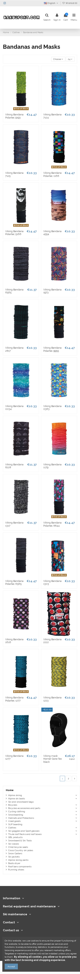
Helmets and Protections (21, 818)
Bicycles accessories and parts (24, 808)
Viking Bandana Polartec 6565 (14, 583)
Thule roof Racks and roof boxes (25, 834)
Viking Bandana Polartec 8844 (52, 524)
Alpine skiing (15, 795)
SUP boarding (15, 824)
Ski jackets (14, 856)
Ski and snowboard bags (21, 801)
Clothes (12, 827)
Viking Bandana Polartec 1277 (14, 699)
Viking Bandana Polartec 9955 (52, 349)
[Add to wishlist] (16, 110)
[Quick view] (25, 110)
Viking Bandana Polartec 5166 (14, 233)
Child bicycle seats (18, 847)
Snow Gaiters (15, 853)
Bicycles (12, 805)
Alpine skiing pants (18, 860)
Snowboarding (15, 814)
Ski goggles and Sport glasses (23, 831)
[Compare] (21, 110)
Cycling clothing (16, 811)
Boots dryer (14, 863)
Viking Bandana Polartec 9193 (14, 116)
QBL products (15, 837)
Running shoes (16, 869)
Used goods (14, 821)
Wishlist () (71, 3)
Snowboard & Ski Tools (20, 840)
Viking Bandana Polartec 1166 (52, 174)
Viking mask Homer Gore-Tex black (52, 758)
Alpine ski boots (16, 798)
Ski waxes (13, 843)
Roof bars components (19, 866)
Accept (11, 966)
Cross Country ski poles (20, 850)
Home (10, 790)
